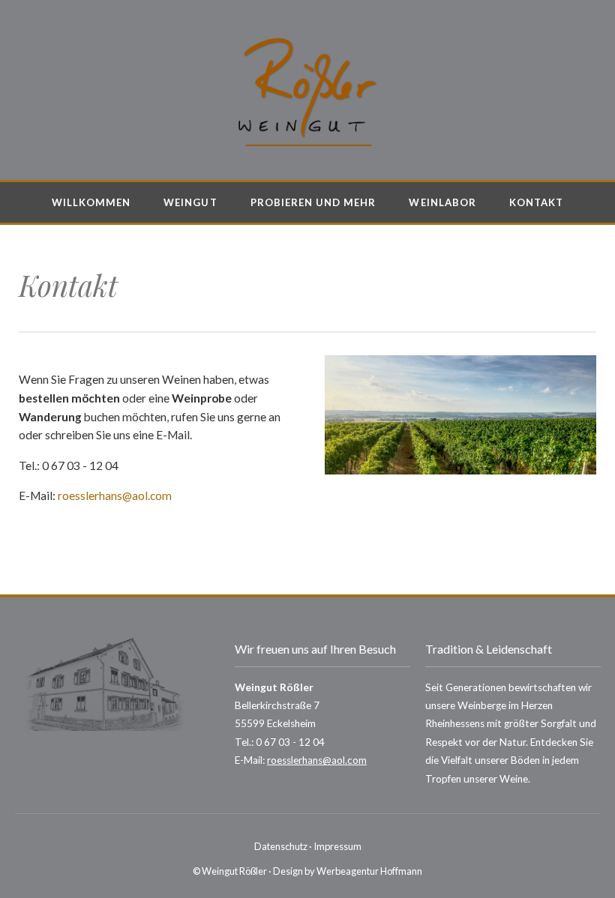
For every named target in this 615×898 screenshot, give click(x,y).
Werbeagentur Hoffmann (369, 871)
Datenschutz (281, 846)
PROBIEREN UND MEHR (313, 202)
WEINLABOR (442, 202)
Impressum (338, 846)
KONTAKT (536, 202)
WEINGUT (190, 202)
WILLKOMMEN (91, 202)
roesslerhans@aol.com (115, 495)
